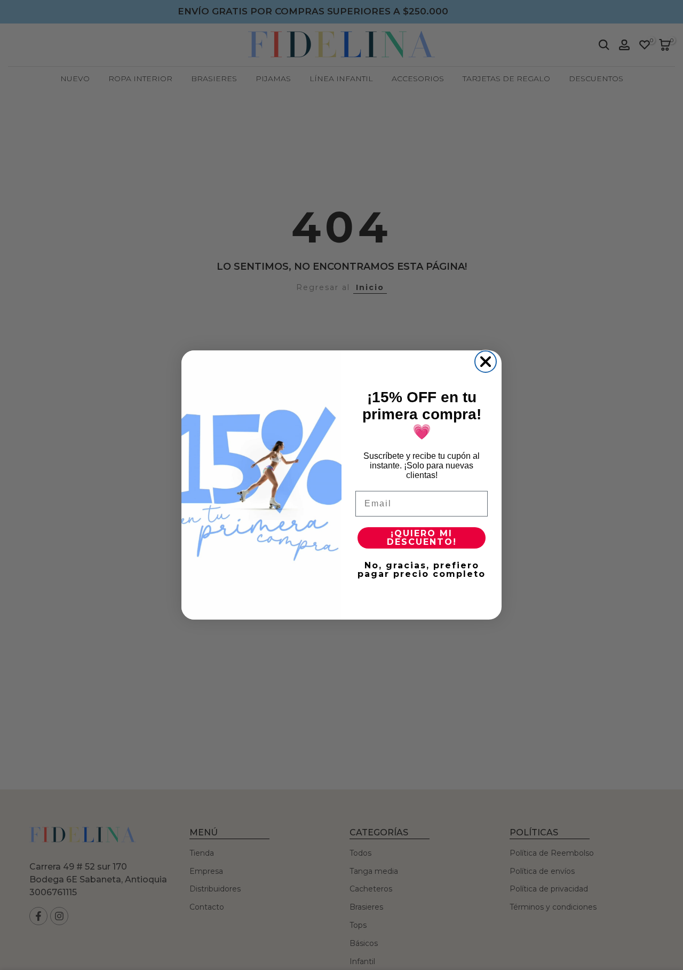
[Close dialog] (485, 361)
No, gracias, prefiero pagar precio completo (422, 569)
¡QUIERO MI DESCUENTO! (422, 537)
